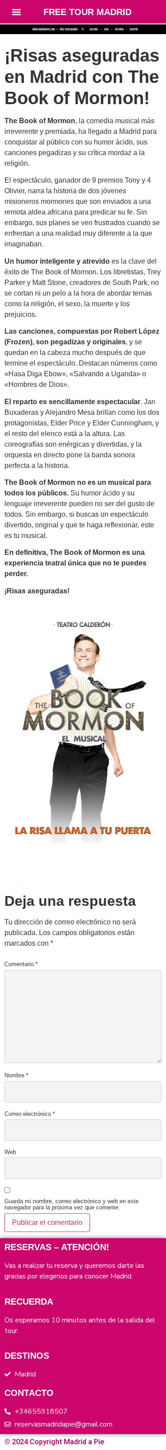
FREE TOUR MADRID (87, 12)
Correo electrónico (29, 1114)
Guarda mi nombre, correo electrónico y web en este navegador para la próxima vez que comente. (71, 1201)
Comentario (21, 964)
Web (10, 1152)
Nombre (16, 1075)
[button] (16, 11)
